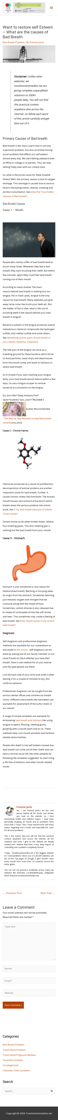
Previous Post (12, 893)
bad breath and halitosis (29, 720)
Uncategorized (10, 1065)
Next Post (47, 893)
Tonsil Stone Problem (14, 1049)
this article (22, 649)
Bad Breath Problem (13, 42)
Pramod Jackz (24, 807)
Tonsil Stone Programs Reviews (19, 1054)
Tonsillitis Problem (13, 1060)
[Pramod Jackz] (9, 811)
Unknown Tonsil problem (16, 1070)
